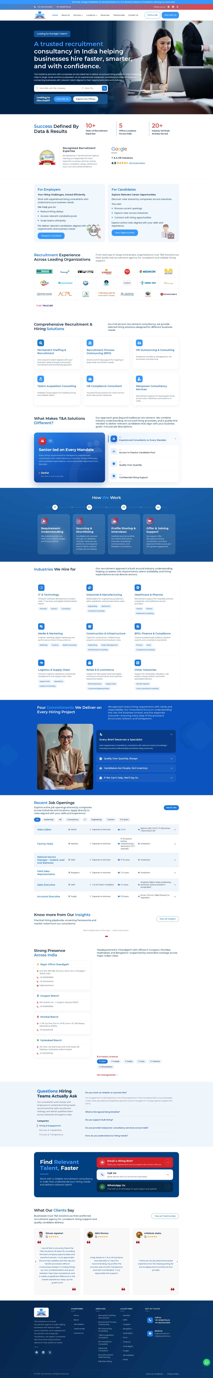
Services (77, 15)
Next (177, 1261)
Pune (142, 1061)
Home (55, 15)
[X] (177, 7)
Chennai (156, 1061)
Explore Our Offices (85, 99)
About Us (66, 15)
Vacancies (105, 15)
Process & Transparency (51, 1134)
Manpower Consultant (103, 1349)
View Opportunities (124, 232)
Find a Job (152, 15)
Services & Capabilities (50, 1130)
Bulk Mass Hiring (105, 1361)
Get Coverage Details (106, 1075)
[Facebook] (168, 7)
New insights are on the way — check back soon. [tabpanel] (106, 930)
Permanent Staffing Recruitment (106, 1316)
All (37, 819)
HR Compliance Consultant (105, 1343)
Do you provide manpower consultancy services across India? (116, 1128)
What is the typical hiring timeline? (102, 1112)
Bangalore (127, 1329)
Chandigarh (128, 1346)
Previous (36, 1261)
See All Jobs (171, 807)
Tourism (110, 819)
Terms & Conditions (154, 1374)
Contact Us (133, 15)
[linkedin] (173, 7)
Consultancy (73, 819)
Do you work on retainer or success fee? (106, 1092)
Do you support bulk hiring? (99, 1120)
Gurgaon (127, 1324)
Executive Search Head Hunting (105, 1356)
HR (60, 819)
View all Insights (168, 919)
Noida (129, 1061)
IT (85, 819)
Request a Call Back (51, 236)
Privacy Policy (173, 1374)
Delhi (103, 1061)
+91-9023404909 (44, 7)
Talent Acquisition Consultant (106, 1336)
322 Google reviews (137, 163)
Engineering (96, 819)
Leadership (48, 819)
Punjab (116, 1061)
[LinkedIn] (43, 1352)
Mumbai (126, 1315)
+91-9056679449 (63, 7)
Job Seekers (79, 1324)
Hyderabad (127, 1333)
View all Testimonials (165, 1216)
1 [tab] (106, 936)
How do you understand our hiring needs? (106, 1136)
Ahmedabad (106, 1067)
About (76, 1320)
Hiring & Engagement (50, 1126)
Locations (90, 15)
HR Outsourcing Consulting (105, 1329)
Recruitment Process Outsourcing (107, 1323)
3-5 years (124, 819)
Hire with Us (170, 15)
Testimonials (119, 15)
